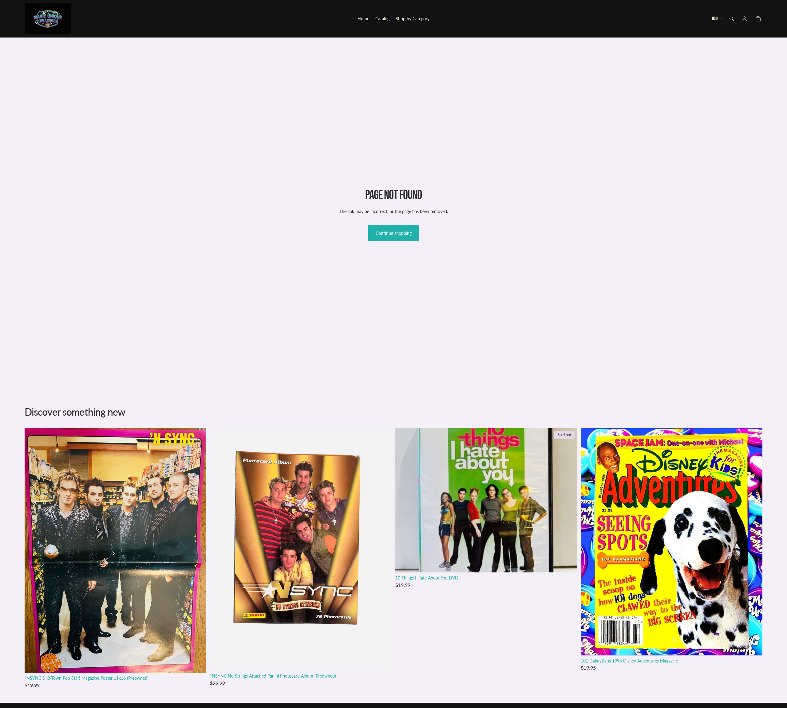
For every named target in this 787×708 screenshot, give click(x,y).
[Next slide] (753, 541)
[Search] (731, 19)
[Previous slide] (590, 541)
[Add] (196, 663)
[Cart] (758, 19)
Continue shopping (394, 233)
